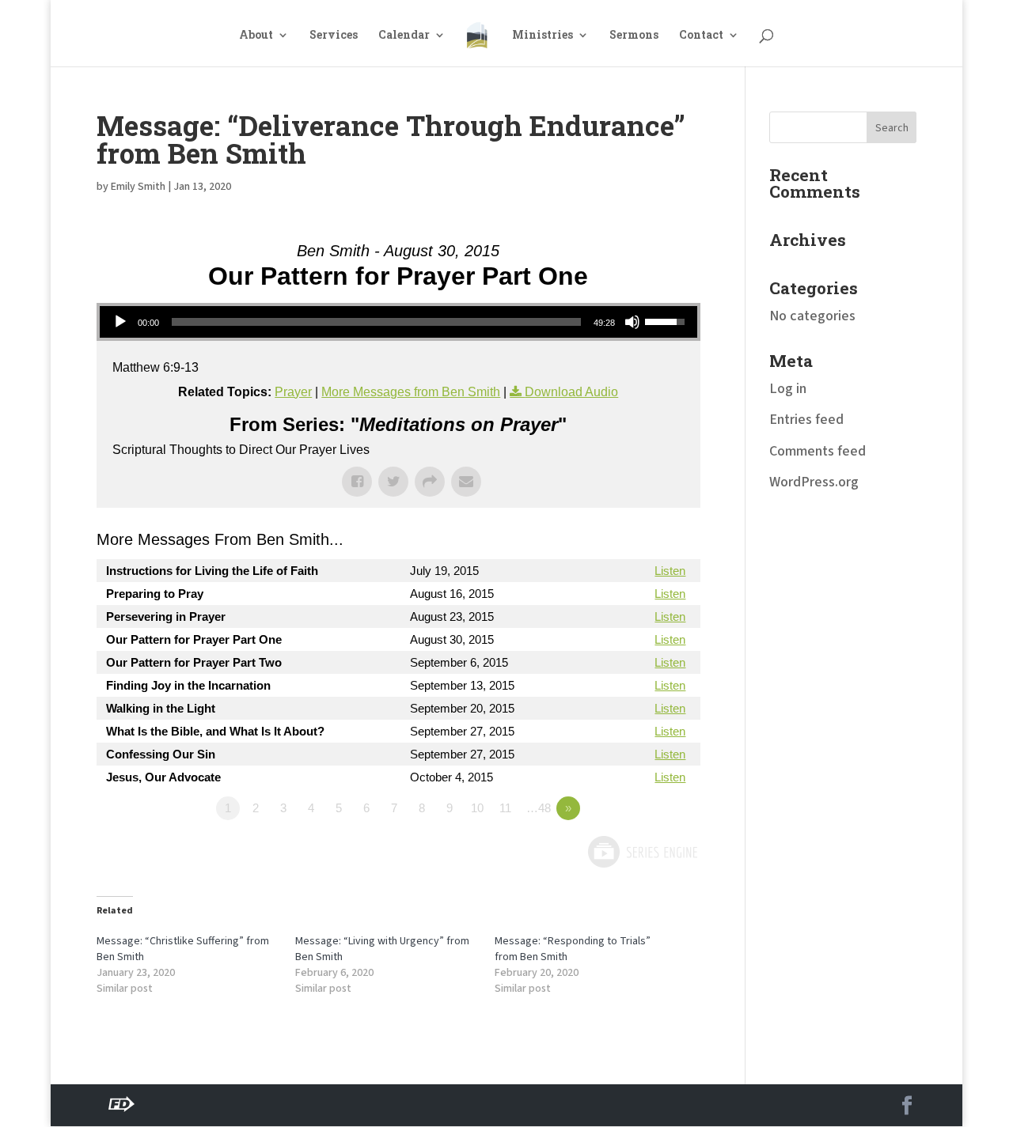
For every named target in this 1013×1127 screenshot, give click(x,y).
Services (333, 35)
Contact (701, 35)
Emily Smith (138, 187)
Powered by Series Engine (641, 852)
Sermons (633, 35)
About (256, 35)
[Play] (120, 322)
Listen (669, 570)
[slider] (376, 322)
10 (477, 808)
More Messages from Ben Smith (410, 392)
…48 (538, 808)
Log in (787, 389)
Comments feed (817, 451)
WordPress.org (814, 482)
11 (505, 808)
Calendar (404, 35)
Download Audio (571, 392)
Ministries (542, 35)
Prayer (293, 392)
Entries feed (806, 419)
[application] (398, 322)
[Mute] (632, 322)
